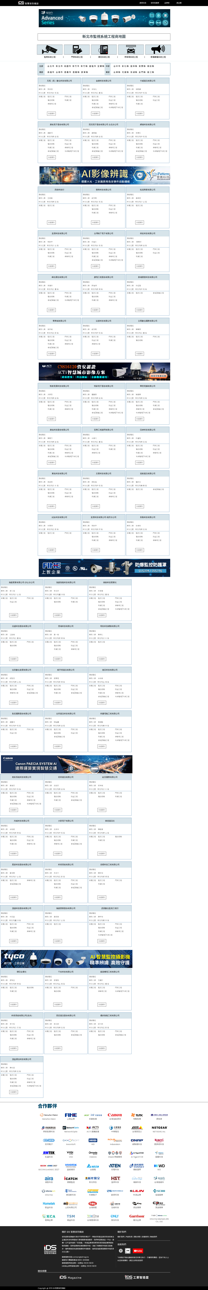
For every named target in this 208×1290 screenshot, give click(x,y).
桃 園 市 (67, 66)
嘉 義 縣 (76, 72)
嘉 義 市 (67, 72)
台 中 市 (117, 66)
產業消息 (143, 3)
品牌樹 (166, 3)
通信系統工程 (104, 57)
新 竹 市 (75, 66)
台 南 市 (59, 72)
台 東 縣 (117, 72)
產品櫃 (179, 3)
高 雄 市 (50, 72)
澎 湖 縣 (133, 72)
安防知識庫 (155, 3)
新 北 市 (59, 66)
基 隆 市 (92, 66)
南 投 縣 (150, 66)
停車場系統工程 (131, 57)
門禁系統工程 (77, 57)
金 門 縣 (142, 72)
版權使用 (145, 1237)
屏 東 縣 (84, 72)
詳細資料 (51, 113)
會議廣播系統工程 (158, 57)
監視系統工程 (50, 57)
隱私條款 (137, 1237)
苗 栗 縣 (142, 66)
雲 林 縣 (133, 66)
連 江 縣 (150, 72)
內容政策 (129, 1237)
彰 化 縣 (125, 66)
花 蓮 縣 (125, 72)
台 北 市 (50, 66)
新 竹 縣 (84, 66)
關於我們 (120, 1237)
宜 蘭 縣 (101, 66)
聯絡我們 (153, 1237)
